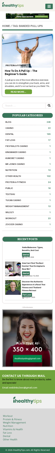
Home (6, 26)
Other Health (28, 176)
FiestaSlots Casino (28, 146)
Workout (28, 218)
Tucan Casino (28, 200)
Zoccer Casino (28, 224)
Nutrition (28, 170)
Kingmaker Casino (28, 152)
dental (28, 134)
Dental (6, 436)
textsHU (28, 194)
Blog (28, 122)
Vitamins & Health (13, 429)
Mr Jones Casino (28, 164)
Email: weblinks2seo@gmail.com (19, 387)
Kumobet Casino (28, 158)
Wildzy (28, 212)
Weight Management (28, 206)
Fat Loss (28, 140)
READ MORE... (18, 91)
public (28, 188)
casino (28, 128)
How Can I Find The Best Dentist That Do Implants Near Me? (33, 266)
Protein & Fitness (15, 65)
